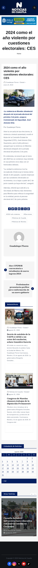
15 (28, 465)
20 (18, 468)
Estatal (22, 82)
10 (3, 465)
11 (8, 465)
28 (23, 471)
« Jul (4, 481)
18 (8, 468)
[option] (19, 517)
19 (13, 468)
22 (28, 468)
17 (3, 468)
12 (13, 465)
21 (23, 468)
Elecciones (28, 214)
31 (3, 475)
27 (18, 471)
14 (23, 465)
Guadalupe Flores (12, 82)
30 (33, 471)
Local (6, 517)
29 (28, 471)
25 (8, 471)
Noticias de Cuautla (19, 218)
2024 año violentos (13, 214)
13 (18, 465)
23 (33, 468)
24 (3, 471)
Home (19, 53)
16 (33, 465)
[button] (31, 494)
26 (13, 471)
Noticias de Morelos (19, 222)
